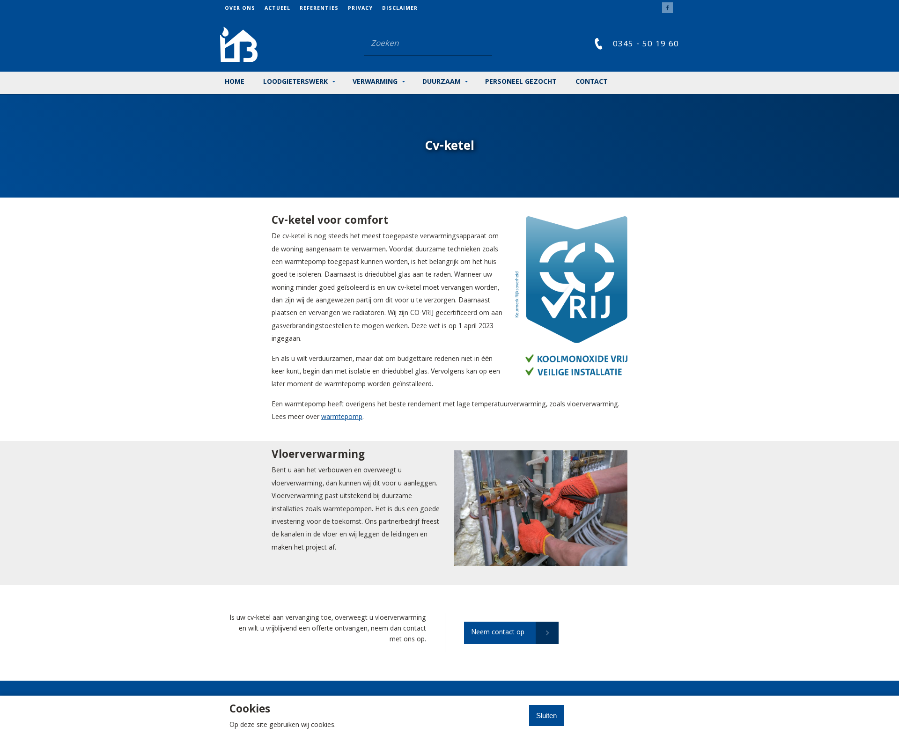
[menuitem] (245, 8)
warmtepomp (341, 417)
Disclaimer (400, 9)
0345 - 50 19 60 (646, 44)
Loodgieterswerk (295, 82)
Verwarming (375, 82)
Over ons (240, 9)
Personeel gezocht (521, 82)
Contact (591, 82)
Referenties (319, 9)
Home (234, 82)
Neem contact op (497, 633)
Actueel (277, 9)
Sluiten (546, 716)
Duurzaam (441, 82)
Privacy (360, 9)
